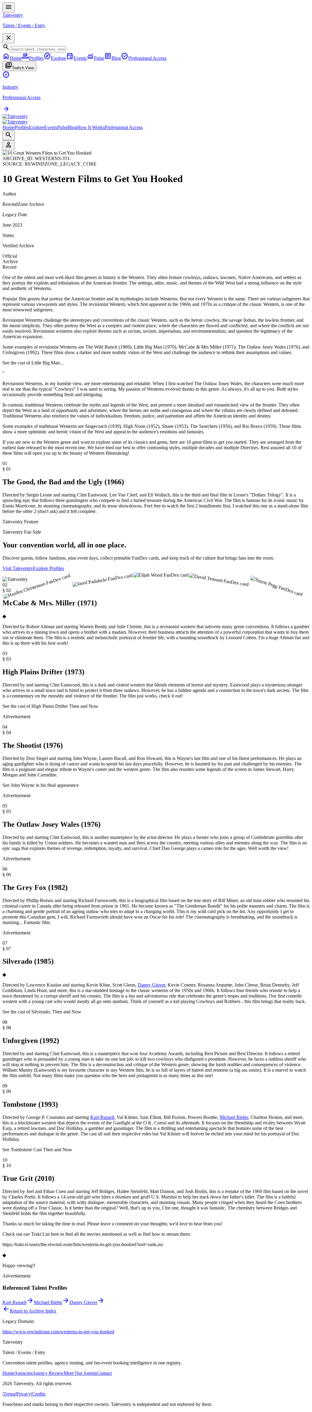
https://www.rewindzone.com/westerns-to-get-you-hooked (58, 1331)
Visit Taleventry (17, 568)
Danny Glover (151, 984)
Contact (104, 1373)
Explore (36, 127)
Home (8, 127)
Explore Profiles (48, 568)
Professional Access (124, 127)
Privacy (23, 1393)
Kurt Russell (102, 1117)
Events (50, 127)
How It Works (91, 127)
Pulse (62, 127)
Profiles (21, 127)
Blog (72, 127)
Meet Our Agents (80, 1373)
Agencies (23, 1373)
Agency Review (48, 1373)
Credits (38, 1393)
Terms (9, 1393)
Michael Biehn (234, 1117)
